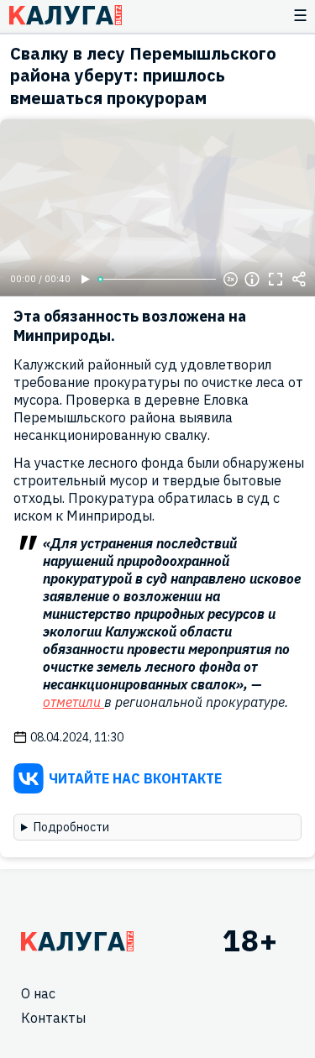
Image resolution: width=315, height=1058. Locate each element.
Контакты (53, 1017)
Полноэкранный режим (275, 279)
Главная (77, 941)
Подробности (71, 827)
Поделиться (299, 279)
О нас (38, 993)
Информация (252, 279)
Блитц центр (65, 15)
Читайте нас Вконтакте (135, 778)
